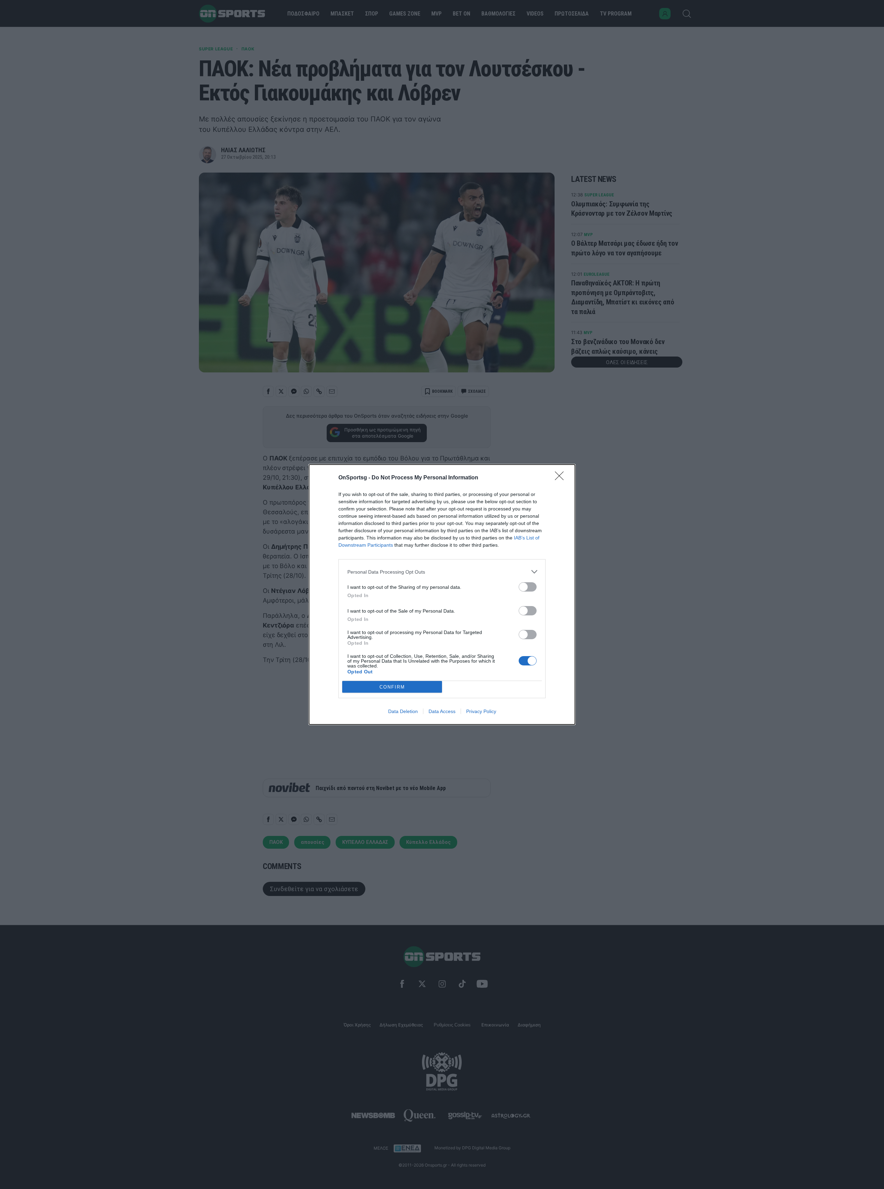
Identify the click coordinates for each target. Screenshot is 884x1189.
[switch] (528, 587)
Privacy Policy (481, 711)
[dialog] (442, 594)
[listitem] (442, 571)
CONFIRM (392, 687)
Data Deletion (403, 711)
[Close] (561, 478)
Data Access (442, 711)
